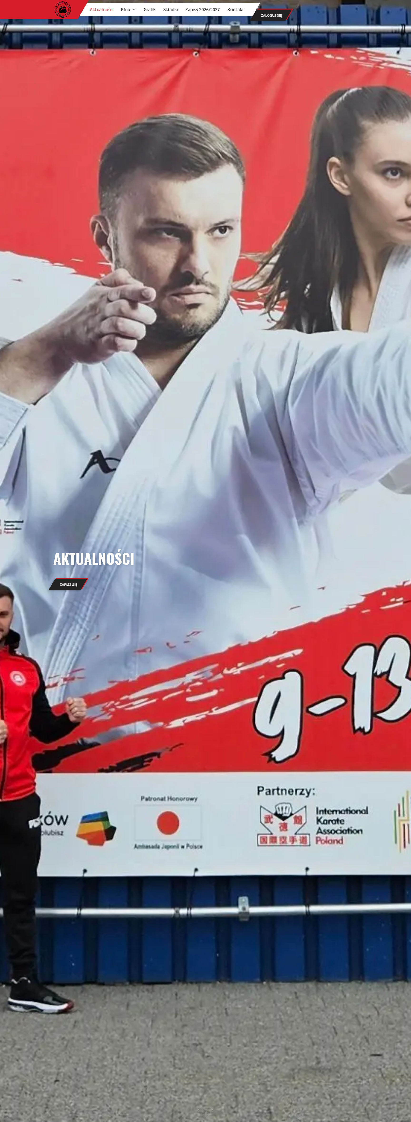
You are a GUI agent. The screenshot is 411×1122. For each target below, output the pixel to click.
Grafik (150, 9)
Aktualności (101, 9)
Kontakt (235, 9)
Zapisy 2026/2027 (202, 9)
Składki (170, 9)
